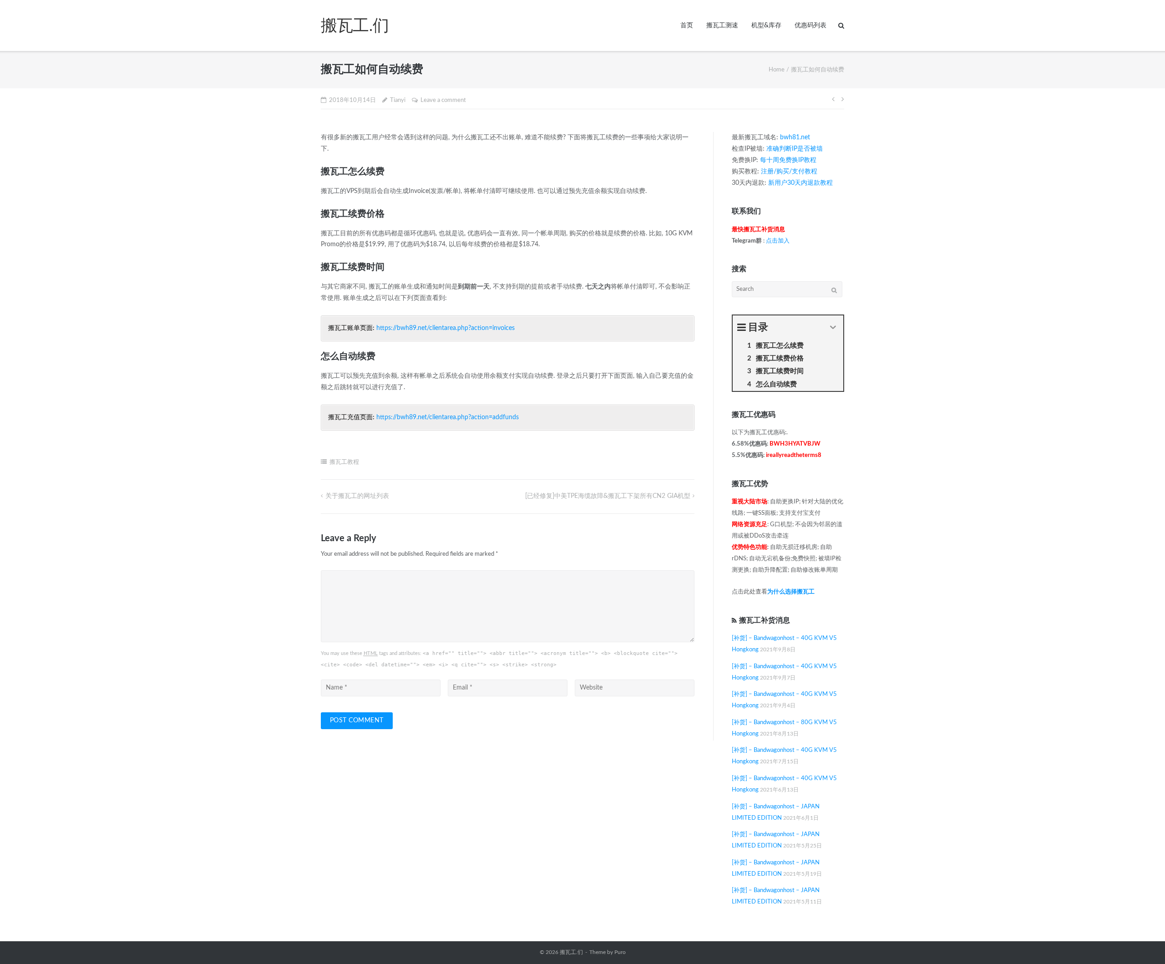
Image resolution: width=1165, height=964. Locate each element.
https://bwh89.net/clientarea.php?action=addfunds (447, 417)
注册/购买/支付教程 (789, 171)
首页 (686, 25)
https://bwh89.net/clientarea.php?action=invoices (445, 328)
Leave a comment (443, 100)
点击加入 (778, 241)
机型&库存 (766, 25)
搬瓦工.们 (571, 952)
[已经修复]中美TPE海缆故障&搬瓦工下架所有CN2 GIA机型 (607, 496)
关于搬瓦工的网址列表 (357, 496)
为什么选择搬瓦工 (791, 592)
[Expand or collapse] (833, 327)
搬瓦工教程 (344, 462)
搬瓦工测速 (722, 25)
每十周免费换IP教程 (788, 160)
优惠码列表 (810, 25)
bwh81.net (795, 137)
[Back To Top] (1142, 942)
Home (777, 70)
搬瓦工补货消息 (764, 620)
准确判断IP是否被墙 (794, 149)
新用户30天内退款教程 (800, 183)
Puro (620, 952)
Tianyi (397, 100)
